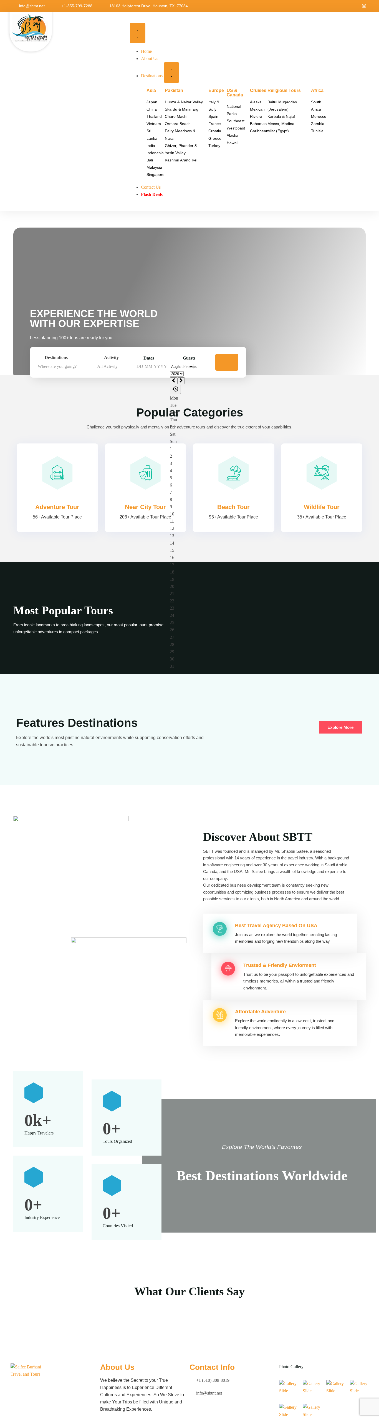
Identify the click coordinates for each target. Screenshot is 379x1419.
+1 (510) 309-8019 (212, 1380)
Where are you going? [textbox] (57, 366)
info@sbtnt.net (32, 6)
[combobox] (66, 366)
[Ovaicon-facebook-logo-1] (354, 5)
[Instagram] (364, 5)
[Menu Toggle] (137, 33)
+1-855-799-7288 (77, 6)
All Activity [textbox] (107, 366)
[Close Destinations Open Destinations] (171, 72)
